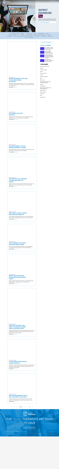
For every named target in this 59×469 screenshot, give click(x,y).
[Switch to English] (56, 467)
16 (29, 406)
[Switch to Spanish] (57, 467)
